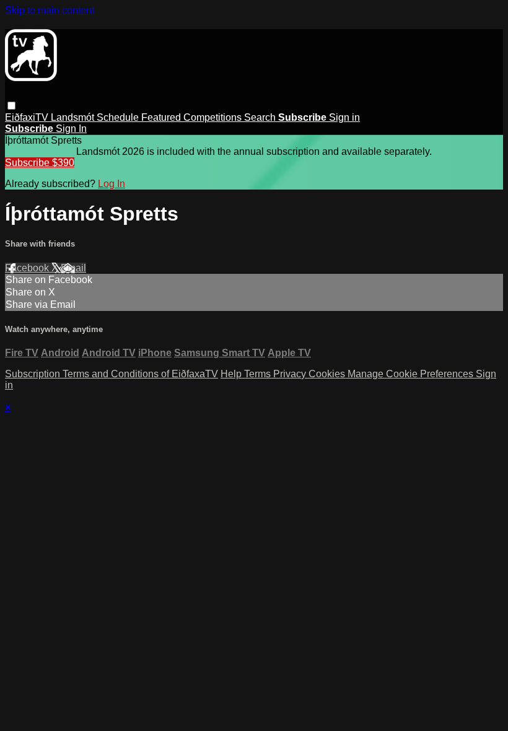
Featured (162, 117)
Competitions (213, 117)
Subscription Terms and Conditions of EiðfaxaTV (111, 374)
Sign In (71, 128)
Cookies (328, 374)
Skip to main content (49, 10)
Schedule (119, 117)
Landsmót (74, 117)
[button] (11, 106)
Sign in (344, 117)
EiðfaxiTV (28, 117)
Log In (111, 183)
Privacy (291, 374)
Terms (258, 374)
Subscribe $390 (39, 162)
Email (73, 268)
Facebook (28, 268)
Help (232, 374)
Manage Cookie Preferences (412, 374)
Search (261, 117)
